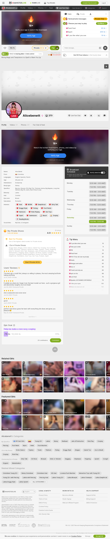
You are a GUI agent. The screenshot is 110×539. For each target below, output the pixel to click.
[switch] (103, 172)
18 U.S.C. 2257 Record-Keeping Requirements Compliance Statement (86, 525)
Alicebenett (7, 436)
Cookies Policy (43, 506)
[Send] (105, 48)
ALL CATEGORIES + (39, 482)
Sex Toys (49, 212)
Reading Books (24, 219)
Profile (22, 8)
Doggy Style (23, 208)
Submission (33, 215)
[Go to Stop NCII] (44, 525)
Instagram (25, 222)
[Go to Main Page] (17, 3)
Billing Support (90, 499)
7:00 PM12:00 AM (97, 187)
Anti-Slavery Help (44, 514)
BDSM (30, 204)
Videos (32, 8)
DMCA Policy (43, 503)
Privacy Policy (43, 495)
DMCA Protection (91, 503)
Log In (104, 3)
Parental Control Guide (46, 510)
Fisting (35, 208)
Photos (42, 8)
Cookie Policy (76, 536)
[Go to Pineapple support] (34, 525)
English (27, 491)
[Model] (106, 66)
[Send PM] (104, 115)
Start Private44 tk (32, 262)
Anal (20, 204)
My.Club (17, 222)
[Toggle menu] (3, 3)
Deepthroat (42, 204)
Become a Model (68, 495)
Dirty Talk (55, 204)
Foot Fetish (47, 208)
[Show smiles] (100, 48)
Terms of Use (43, 499)
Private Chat (99, 19)
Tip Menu (100, 23)
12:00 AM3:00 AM (97, 183)
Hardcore (22, 212)
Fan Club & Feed (39, 125)
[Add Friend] (98, 115)
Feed (51, 8)
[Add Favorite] (5, 48)
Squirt (21, 215)
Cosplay (55, 215)
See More (32, 317)
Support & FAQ (90, 495)
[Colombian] (30, 441)
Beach (45, 215)
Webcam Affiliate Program (71, 503)
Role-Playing (35, 212)
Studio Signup (67, 499)
